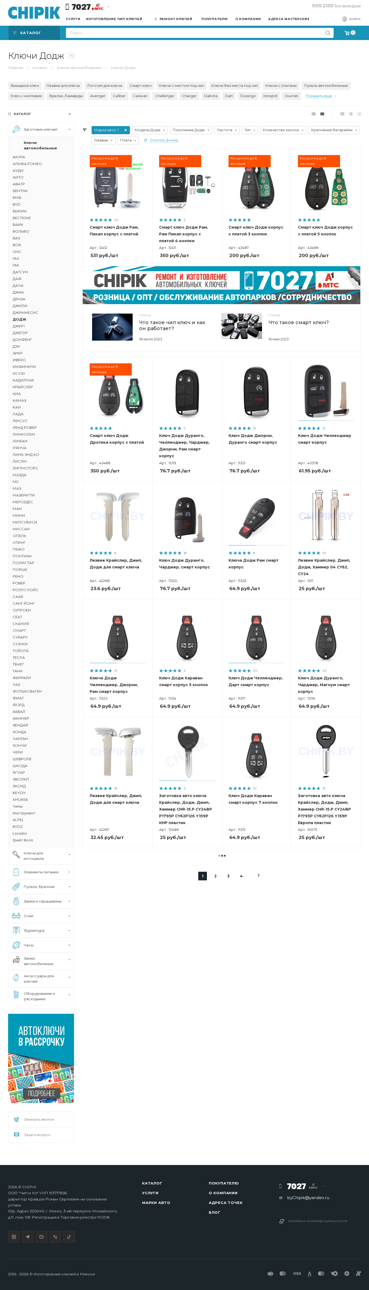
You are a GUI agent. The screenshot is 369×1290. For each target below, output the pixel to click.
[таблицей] (359, 113)
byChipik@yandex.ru (308, 1197)
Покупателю (224, 1183)
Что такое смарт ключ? (299, 322)
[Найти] (328, 33)
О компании (223, 1193)
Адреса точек (226, 1202)
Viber (55, 1237)
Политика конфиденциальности (318, 1221)
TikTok (69, 1237)
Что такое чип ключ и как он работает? (172, 325)
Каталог (152, 1183)
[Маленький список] (313, 113)
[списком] (350, 113)
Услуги (150, 1193)
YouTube (41, 1237)
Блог (214, 1212)
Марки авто (156, 1202)
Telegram (27, 1237)
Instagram (14, 1237)
